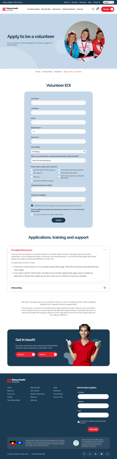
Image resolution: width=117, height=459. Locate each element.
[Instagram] (90, 454)
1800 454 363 (17, 2)
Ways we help (46, 9)
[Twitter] (107, 454)
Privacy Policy (58, 394)
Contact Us (96, 2)
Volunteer (58, 72)
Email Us (21, 354)
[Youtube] (101, 454)
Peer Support (37, 173)
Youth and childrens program (43, 181)
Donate (106, 9)
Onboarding (16, 288)
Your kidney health (33, 9)
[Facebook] (84, 454)
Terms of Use (58, 397)
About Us (67, 2)
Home (37, 72)
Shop (89, 2)
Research (80, 9)
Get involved (56, 9)
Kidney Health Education (68, 173)
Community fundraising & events (71, 170)
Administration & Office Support (44, 170)
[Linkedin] (95, 454)
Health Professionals (68, 9)
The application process (21, 250)
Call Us (42, 354)
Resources (83, 2)
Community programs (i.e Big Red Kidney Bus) (72, 177)
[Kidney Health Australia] (10, 9)
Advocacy (75, 2)
